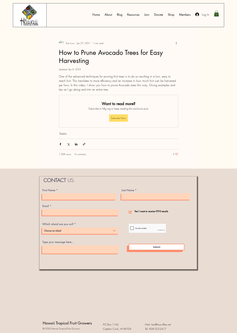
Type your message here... (58, 242)
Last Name (128, 190)
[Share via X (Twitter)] (68, 144)
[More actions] (176, 43)
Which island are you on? (57, 224)
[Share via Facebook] (60, 144)
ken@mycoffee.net (161, 324)
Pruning (62, 133)
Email (45, 206)
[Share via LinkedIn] (76, 144)
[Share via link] (84, 144)
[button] (133, 14)
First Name (48, 190)
